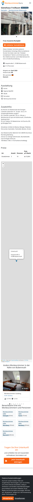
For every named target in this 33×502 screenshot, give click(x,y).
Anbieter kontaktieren (15, 45)
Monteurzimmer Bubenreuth (17, 10)
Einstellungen (20, 498)
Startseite (4, 10)
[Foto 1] (16, 36)
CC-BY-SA (26, 360)
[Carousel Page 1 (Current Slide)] (9, 403)
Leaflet (3, 360)
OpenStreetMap (14, 360)
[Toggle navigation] (30, 3)
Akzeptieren (8, 498)
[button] (16, 261)
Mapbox (8, 361)
